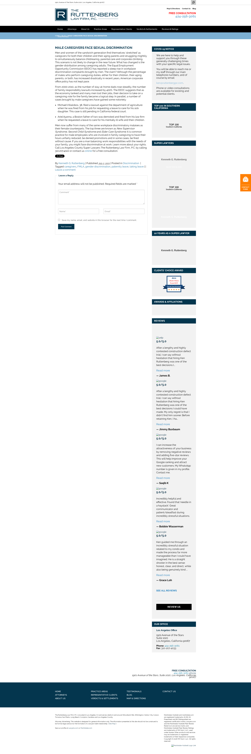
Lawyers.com (73, 728)
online (88, 150)
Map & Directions (136, 698)
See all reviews (166, 590)
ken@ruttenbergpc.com (169, 82)
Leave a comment (65, 169)
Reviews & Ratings (170, 29)
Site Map (112, 724)
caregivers (70, 166)
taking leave (137, 166)
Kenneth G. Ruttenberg (72, 163)
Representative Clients (121, 29)
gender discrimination (97, 166)
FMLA (80, 166)
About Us (85, 29)
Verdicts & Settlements (147, 29)
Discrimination (131, 163)
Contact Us (169, 691)
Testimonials (63, 36)
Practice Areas (100, 29)
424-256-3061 (185, 16)
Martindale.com (86, 728)
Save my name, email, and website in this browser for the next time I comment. (99, 220)
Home (60, 29)
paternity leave (120, 166)
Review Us (173, 606)
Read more (163, 370)
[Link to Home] (86, 14)
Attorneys (72, 29)
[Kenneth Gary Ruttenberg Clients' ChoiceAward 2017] (174, 292)
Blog (129, 695)
